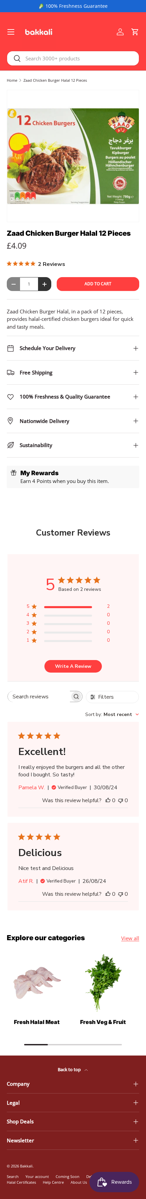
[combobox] (73, 58)
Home (12, 80)
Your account (37, 1176)
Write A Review (73, 666)
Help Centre (53, 1182)
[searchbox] (39, 696)
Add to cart (98, 284)
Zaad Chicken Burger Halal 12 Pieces (55, 80)
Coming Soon (67, 1176)
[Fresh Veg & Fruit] (102, 983)
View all (130, 938)
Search (13, 1176)
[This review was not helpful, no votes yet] (120, 800)
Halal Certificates (21, 1182)
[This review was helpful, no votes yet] (108, 800)
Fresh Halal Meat (36, 1022)
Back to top (70, 1069)
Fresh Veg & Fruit (103, 1022)
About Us (79, 1182)
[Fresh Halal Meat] (36, 983)
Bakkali (26, 1165)
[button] (135, 31)
